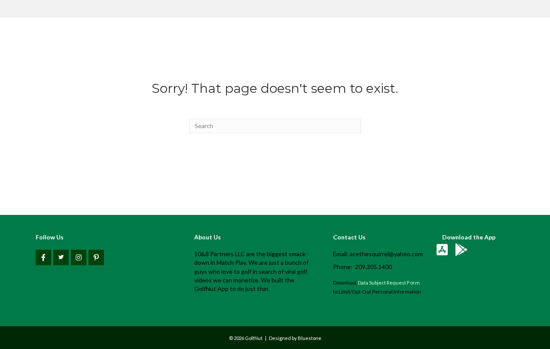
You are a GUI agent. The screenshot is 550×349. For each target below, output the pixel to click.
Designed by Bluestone (295, 338)
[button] (43, 257)
